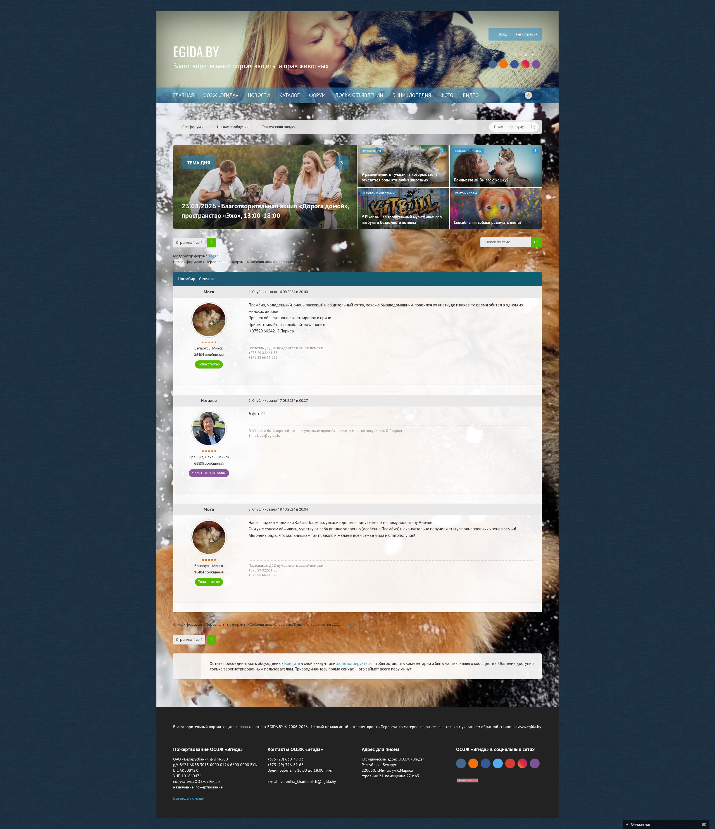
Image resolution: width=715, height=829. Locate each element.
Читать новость (358, 475)
